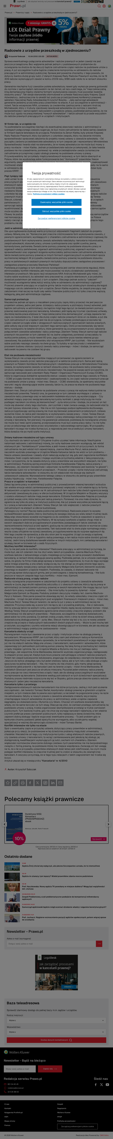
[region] (56, 195)
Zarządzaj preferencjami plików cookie (56, 218)
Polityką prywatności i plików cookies (49, 194)
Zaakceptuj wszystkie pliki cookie (56, 202)
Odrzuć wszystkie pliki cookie (56, 211)
